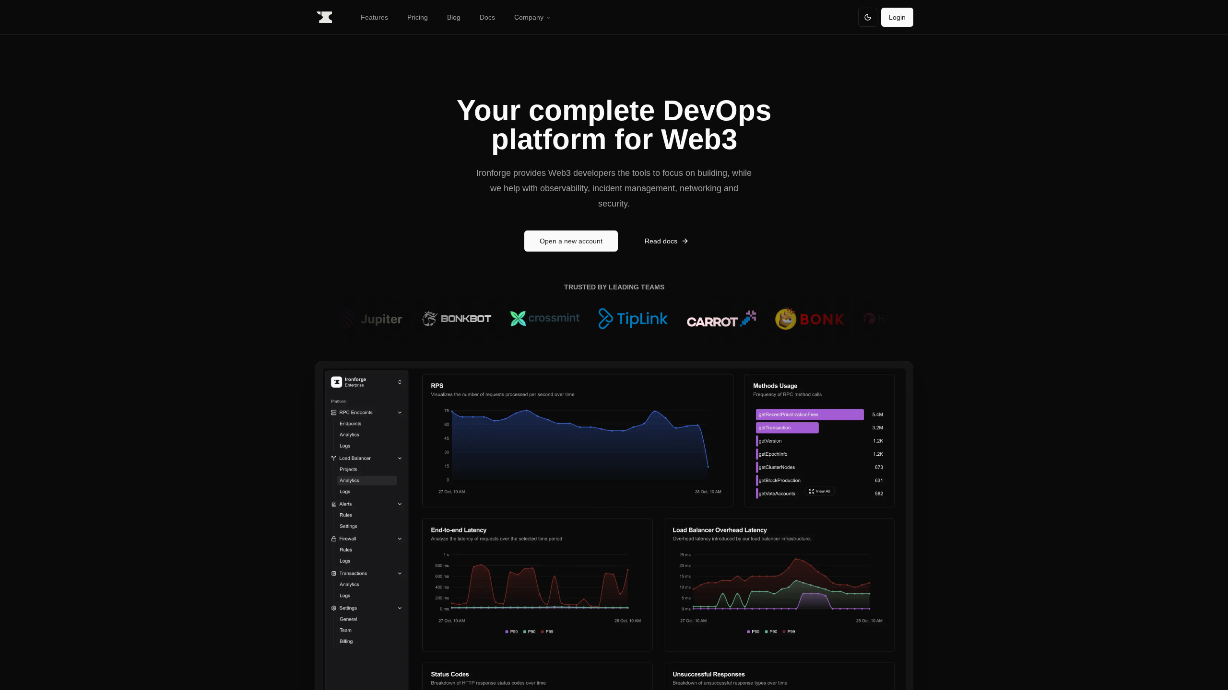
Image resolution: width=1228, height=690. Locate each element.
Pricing (417, 17)
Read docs (661, 241)
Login (897, 17)
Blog (453, 17)
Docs (487, 17)
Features (374, 17)
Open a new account (571, 241)
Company (528, 17)
